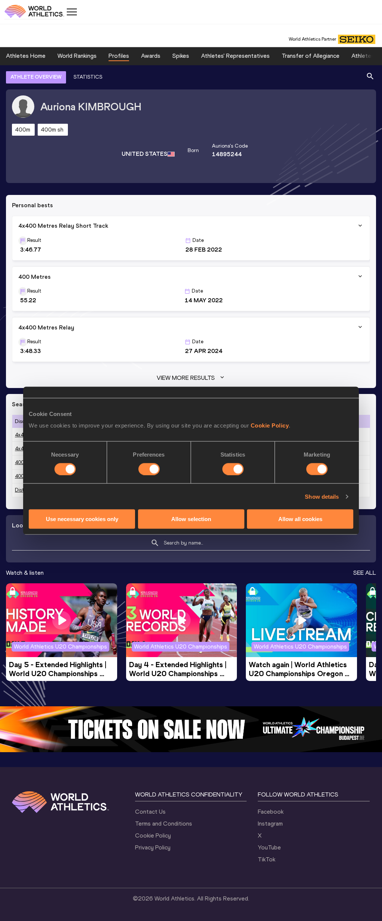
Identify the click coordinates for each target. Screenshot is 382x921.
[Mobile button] (71, 11)
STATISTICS (87, 77)
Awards (150, 55)
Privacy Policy (152, 847)
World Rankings (77, 55)
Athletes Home (26, 55)
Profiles (119, 55)
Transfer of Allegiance (310, 55)
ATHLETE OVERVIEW (36, 77)
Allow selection (191, 519)
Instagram (270, 823)
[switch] (149, 469)
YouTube (269, 847)
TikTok (266, 859)
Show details (322, 496)
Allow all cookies (300, 519)
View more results (186, 377)
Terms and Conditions (163, 823)
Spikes (180, 55)
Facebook (271, 811)
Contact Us (150, 811)
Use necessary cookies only (82, 519)
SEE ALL (364, 572)
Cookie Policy (270, 425)
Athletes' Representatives (235, 55)
